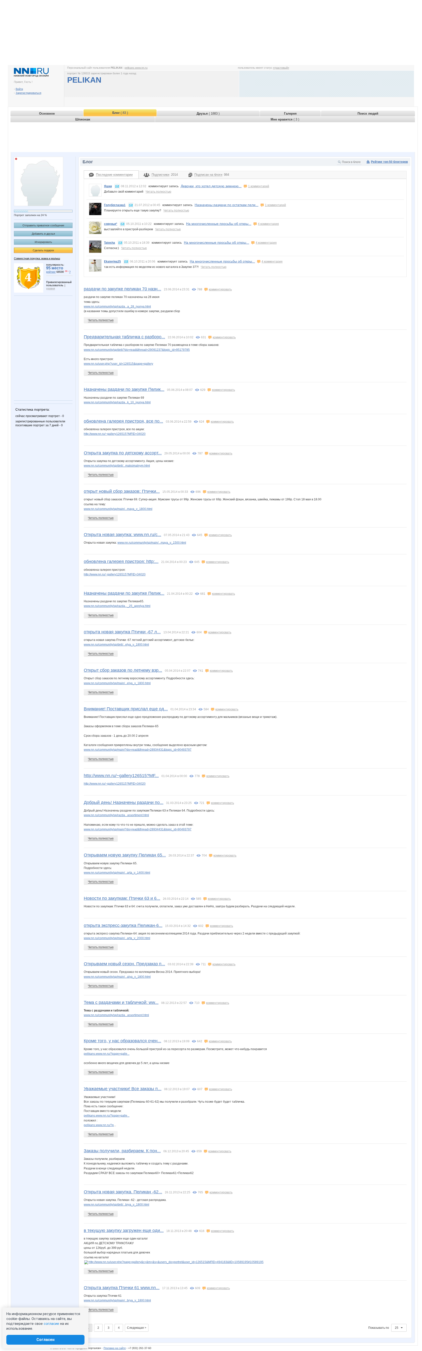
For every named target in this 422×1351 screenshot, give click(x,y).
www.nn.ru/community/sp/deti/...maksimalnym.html (117, 465)
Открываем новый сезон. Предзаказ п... (124, 963)
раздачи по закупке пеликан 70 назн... (122, 288)
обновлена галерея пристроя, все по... (123, 421)
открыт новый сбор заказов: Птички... (122, 491)
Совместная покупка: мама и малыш (37, 258)
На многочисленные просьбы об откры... (218, 224)
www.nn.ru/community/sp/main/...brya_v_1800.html (117, 1300)
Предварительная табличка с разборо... (124, 336)
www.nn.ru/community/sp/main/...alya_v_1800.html (117, 976)
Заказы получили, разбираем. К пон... (122, 1150)
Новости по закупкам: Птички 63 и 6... (122, 898)
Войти (19, 89)
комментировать (220, 289)
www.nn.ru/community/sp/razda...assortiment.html (116, 815)
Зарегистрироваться (28, 92)
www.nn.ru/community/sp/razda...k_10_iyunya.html (117, 402)
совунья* (110, 224)
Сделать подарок (43, 250)
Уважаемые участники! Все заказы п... (122, 1088)
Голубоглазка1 (115, 205)
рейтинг (51, 271)
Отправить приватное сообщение (43, 225)
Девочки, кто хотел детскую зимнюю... (211, 186)
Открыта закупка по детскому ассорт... (123, 452)
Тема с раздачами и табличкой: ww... (121, 1002)
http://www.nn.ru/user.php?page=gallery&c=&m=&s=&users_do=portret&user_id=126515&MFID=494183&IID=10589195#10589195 (176, 1262)
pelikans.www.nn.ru (136, 67)
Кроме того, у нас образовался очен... (122, 1040)
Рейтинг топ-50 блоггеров (389, 162)
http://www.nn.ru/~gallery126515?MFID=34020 (115, 434)
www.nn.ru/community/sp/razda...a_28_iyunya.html (117, 306)
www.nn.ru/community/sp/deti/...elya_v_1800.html (116, 644)
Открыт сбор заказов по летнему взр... (123, 670)
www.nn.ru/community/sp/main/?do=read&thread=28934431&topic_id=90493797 (137, 749)
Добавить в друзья (43, 233)
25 (397, 1327)
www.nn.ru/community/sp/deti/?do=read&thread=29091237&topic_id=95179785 (137, 349)
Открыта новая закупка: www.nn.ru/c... (122, 534)
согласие (51, 1323)
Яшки (108, 186)
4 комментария (268, 224)
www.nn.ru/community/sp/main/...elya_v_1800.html (117, 683)
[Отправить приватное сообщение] (117, 186)
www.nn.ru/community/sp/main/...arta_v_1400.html (117, 872)
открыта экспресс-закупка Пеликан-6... (123, 925)
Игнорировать (43, 242)
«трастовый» (281, 67)
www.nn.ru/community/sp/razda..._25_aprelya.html (117, 606)
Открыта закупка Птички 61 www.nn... (121, 1287)
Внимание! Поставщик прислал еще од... (126, 708)
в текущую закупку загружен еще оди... (124, 1230)
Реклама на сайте (115, 1348)
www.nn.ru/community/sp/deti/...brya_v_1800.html (116, 1204)
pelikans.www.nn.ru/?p (99, 1125)
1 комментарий (258, 186)
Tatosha (109, 242)
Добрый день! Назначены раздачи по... (123, 802)
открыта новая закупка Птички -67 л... (122, 631)
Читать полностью (158, 191)
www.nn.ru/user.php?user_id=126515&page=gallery (118, 363)
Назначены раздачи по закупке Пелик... (124, 389)
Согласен (45, 1339)
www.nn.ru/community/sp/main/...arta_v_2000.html (117, 938)
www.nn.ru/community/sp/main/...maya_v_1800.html (118, 509)
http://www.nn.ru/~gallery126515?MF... (121, 775)
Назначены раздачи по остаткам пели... (226, 205)
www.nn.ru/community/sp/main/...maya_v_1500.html (151, 542)
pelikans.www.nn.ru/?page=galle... (106, 1053)
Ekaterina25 (112, 261)
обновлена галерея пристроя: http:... (121, 561)
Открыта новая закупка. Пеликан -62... (123, 1191)
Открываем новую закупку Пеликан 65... (125, 855)
